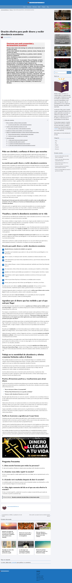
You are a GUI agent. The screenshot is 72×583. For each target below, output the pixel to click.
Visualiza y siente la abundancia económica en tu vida (16, 126)
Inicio (24, 7)
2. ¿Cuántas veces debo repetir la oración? (16, 142)
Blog (48, 7)
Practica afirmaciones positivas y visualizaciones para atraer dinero (20, 134)
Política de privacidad (40, 578)
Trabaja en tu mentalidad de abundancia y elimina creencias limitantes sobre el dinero (22, 132)
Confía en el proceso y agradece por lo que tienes (18, 136)
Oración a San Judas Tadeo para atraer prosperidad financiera (62, 160)
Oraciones (29, 7)
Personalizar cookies (39, 576)
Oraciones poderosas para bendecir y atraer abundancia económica (62, 167)
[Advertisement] (26, 19)
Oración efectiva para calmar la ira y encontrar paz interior (61, 163)
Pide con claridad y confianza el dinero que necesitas (16, 122)
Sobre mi (38, 580)
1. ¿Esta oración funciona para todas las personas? (18, 140)
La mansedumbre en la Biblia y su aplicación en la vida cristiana (12, 515)
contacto (56, 128)
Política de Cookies (39, 577)
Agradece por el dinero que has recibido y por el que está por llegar (19, 130)
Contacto (37, 574)
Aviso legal (38, 573)
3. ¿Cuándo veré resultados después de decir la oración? (19, 143)
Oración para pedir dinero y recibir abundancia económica (19, 128)
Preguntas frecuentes (10, 138)
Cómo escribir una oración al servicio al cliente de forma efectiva (39, 515)
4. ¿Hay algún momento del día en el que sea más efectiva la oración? (21, 145)
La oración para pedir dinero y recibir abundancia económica (20, 124)
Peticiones (35, 7)
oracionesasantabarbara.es (7, 37)
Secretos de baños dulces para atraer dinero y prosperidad (62, 156)
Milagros (43, 7)
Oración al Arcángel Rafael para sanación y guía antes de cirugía (63, 170)
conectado (14, 562)
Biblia (39, 7)
